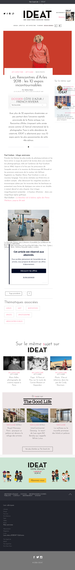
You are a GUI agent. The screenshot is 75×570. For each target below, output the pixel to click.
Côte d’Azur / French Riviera (27, 100)
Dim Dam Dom (7, 546)
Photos (5, 522)
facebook (7, 13)
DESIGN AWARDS (48, 25)
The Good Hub (7, 543)
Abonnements (7, 528)
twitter (4, 13)
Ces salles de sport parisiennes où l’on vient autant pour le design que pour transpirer (65, 117)
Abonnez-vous (37, 480)
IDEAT (43, 2)
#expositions (33, 308)
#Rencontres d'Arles (14, 321)
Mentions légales (11, 494)
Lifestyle (22, 25)
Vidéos (60, 26)
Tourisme (40, 25)
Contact (16, 495)
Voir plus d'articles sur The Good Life (37, 449)
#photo (9, 315)
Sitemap (38, 495)
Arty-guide (29, 72)
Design (15, 25)
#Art (19, 308)
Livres (5, 533)
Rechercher (13, 14)
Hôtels (18, 425)
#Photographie (24, 315)
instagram (10, 13)
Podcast (56, 26)
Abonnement (28, 495)
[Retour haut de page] (70, 494)
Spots (4, 518)
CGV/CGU (24, 494)
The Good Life (33, 2)
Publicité (7, 495)
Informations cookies (37, 494)
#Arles (8, 308)
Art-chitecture (31, 25)
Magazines (6, 531)
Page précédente (14, 293)
